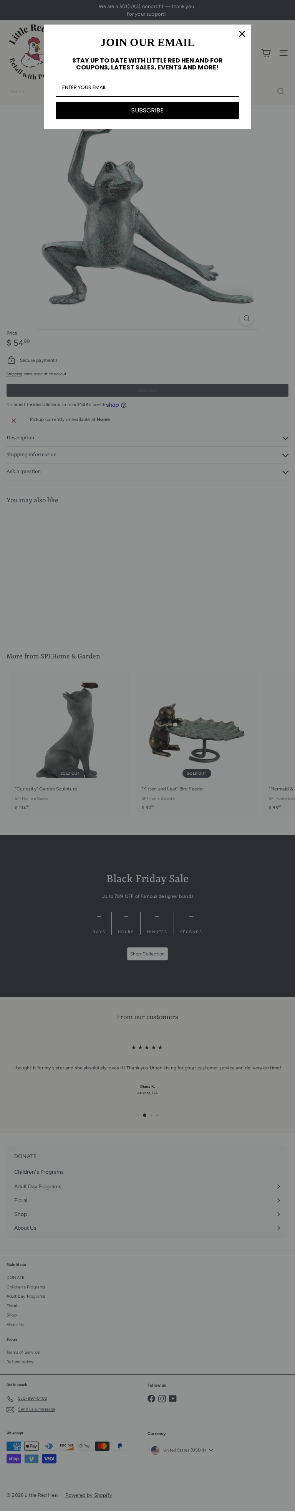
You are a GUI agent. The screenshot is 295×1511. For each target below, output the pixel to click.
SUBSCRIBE (147, 110)
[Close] (242, 34)
